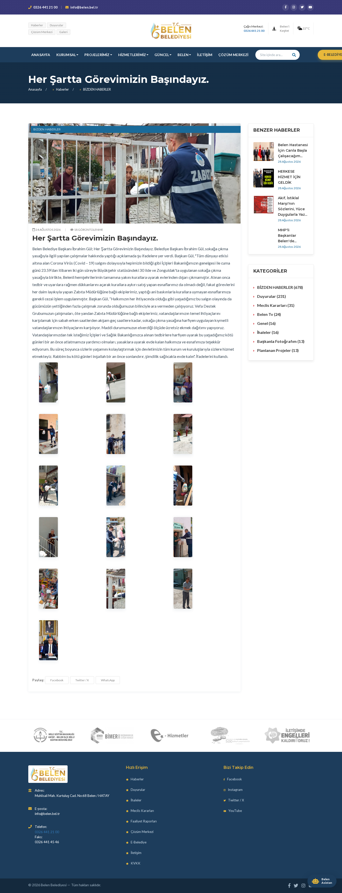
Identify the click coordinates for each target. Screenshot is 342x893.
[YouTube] (310, 7)
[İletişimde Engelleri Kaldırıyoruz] (287, 735)
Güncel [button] (161, 55)
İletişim (204, 55)
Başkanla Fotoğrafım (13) (280, 341)
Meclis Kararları (142, 811)
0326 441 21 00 (45, 7)
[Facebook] (285, 7)
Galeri (63, 32)
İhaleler (135, 800)
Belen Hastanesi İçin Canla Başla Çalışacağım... (293, 150)
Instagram (235, 790)
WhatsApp (108, 680)
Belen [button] (183, 55)
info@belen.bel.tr (84, 7)
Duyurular (56, 25)
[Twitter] (302, 7)
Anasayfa (40, 55)
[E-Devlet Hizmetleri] (170, 735)
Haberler (37, 25)
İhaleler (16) (268, 332)
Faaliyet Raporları (143, 821)
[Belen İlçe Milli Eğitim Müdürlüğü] (54, 735)
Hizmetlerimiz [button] (132, 55)
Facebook (56, 680)
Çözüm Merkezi (42, 32)
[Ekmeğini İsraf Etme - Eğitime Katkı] (228, 735)
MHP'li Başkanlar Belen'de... (287, 235)
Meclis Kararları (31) (275, 305)
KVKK (135, 863)
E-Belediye (138, 842)
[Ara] (294, 55)
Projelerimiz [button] (96, 55)
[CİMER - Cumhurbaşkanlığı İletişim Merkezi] (112, 735)
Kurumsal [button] (66, 55)
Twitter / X (82, 680)
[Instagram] (293, 7)
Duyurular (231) (271, 296)
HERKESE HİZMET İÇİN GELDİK (289, 177)
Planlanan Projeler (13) (278, 350)
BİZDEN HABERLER (97, 89)
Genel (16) (266, 323)
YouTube (235, 811)
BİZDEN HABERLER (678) (280, 287)
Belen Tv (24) (269, 314)
